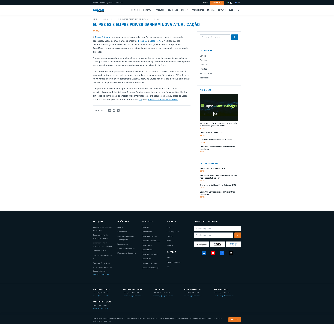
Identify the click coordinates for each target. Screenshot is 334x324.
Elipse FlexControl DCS (151, 241)
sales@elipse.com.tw (100, 308)
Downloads (173, 10)
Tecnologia (204, 78)
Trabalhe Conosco (174, 262)
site (140, 99)
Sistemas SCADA (99, 251)
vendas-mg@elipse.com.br (133, 296)
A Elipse (170, 258)
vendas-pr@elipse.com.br (163, 296)
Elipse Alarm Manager (150, 268)
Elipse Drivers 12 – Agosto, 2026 (212, 168)
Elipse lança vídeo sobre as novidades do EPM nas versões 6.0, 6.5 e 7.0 (218, 176)
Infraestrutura (122, 244)
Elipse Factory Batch (150, 254)
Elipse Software (103, 37)
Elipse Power (156, 41)
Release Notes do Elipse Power (163, 99)
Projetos (203, 69)
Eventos (203, 60)
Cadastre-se (217, 3)
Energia (120, 227)
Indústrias (148, 10)
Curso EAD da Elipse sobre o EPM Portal (216, 140)
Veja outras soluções (101, 274)
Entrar (205, 3)
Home (95, 19)
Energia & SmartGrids (101, 263)
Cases (169, 267)
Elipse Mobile (147, 250)
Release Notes (206, 73)
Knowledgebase (106, 3)
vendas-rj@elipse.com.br (193, 296)
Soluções (135, 10)
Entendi (234, 320)
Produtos (160, 10)
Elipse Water (147, 245)
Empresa (210, 10)
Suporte (184, 10)
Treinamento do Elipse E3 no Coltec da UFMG (218, 185)
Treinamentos (198, 10)
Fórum (95, 3)
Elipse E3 (142, 41)
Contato (222, 10)
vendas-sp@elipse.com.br (223, 296)
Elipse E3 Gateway (149, 263)
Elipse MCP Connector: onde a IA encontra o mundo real (217, 148)
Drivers (203, 56)
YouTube (119, 3)
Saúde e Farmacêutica (126, 249)
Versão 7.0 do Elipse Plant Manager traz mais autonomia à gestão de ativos (218, 124)
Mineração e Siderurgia (126, 253)
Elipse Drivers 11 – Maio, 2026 (211, 133)
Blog (231, 10)
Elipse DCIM (146, 259)
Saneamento (122, 232)
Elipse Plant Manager (150, 236)
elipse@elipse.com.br (101, 296)
